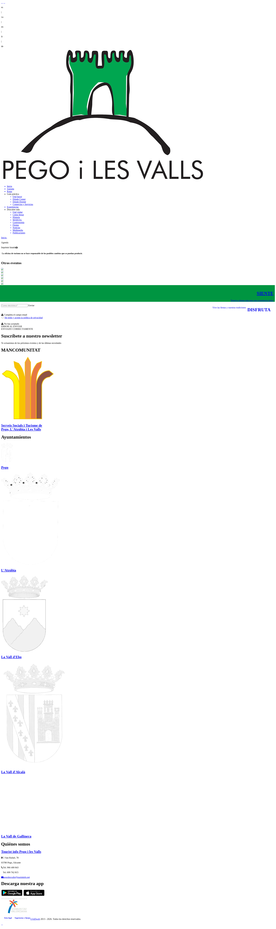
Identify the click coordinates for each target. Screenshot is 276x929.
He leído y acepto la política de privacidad (24, 317)
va (2, 17)
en (2, 27)
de (2, 46)
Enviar (31, 305)
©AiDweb (35, 919)
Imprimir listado (8, 247)
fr (2, 36)
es (2, 7)
